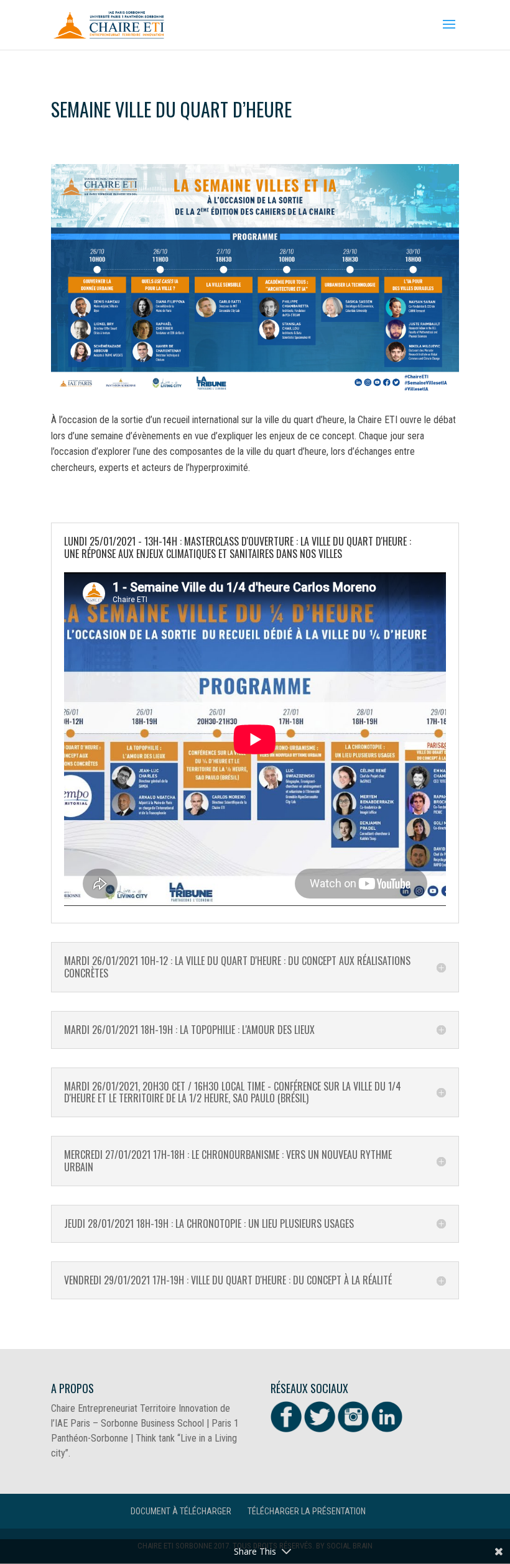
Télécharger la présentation (307, 1511)
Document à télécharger (181, 1511)
